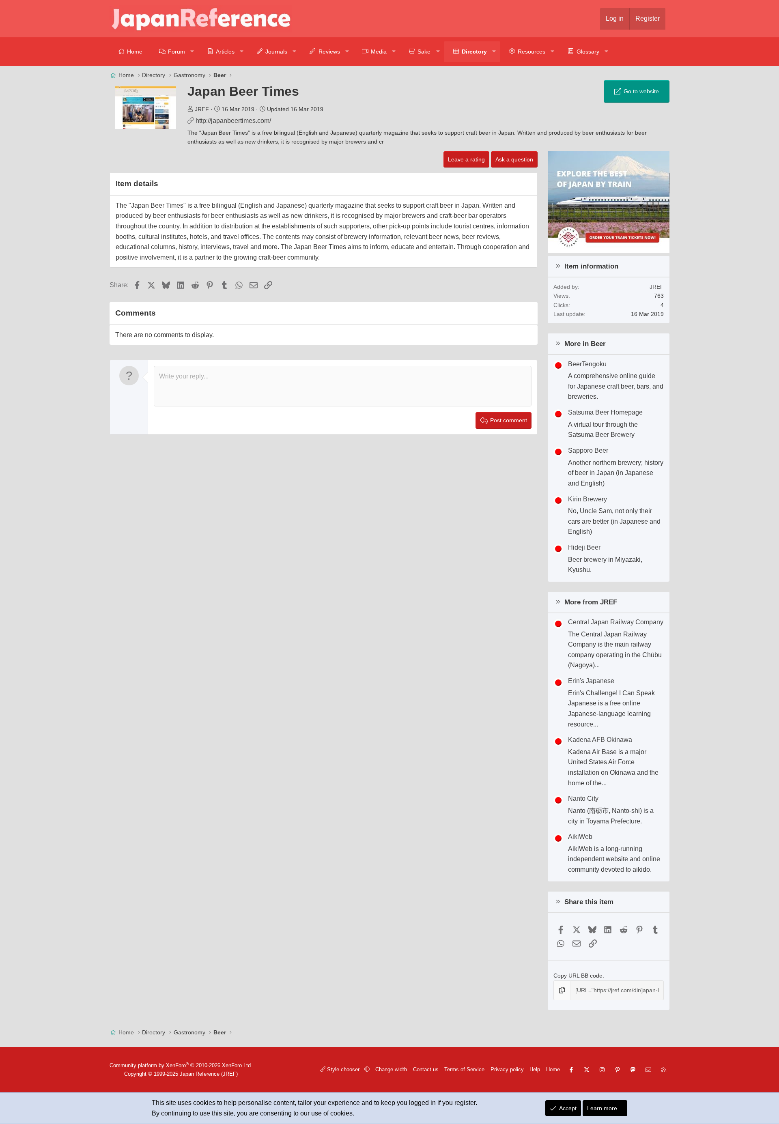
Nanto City (583, 798)
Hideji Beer (584, 547)
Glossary (588, 51)
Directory (474, 51)
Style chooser (343, 1069)
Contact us (426, 1069)
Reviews (329, 51)
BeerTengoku (587, 364)
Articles (225, 51)
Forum (176, 51)
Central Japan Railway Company (615, 622)
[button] (192, 51)
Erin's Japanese (591, 680)
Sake (423, 51)
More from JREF (590, 602)
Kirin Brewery (587, 499)
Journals (276, 51)
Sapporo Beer (588, 450)
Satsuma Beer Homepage (605, 412)
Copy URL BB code (578, 975)
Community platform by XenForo (181, 1065)
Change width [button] (391, 1069)
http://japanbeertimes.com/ (233, 120)
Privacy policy (507, 1069)
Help (534, 1069)
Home (134, 51)
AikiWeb (580, 836)
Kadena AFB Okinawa (600, 739)
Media (379, 51)
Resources (531, 51)
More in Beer (585, 344)
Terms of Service (464, 1069)
